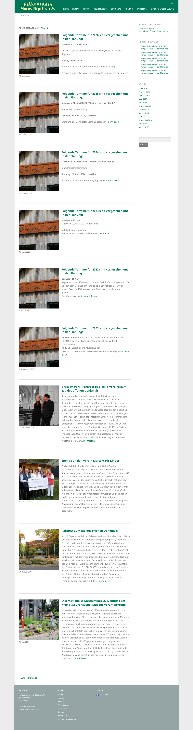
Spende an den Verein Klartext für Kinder (90, 461)
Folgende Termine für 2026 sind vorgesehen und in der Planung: (154, 47)
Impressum (142, 9)
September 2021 (145, 106)
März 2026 (143, 89)
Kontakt (129, 9)
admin (44, 28)
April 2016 (143, 124)
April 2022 (143, 103)
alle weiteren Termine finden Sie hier (154, 31)
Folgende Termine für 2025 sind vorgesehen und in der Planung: (154, 53)
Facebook (104, 695)
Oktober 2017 (144, 110)
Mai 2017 (142, 117)
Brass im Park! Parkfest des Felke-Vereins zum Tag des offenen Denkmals (94, 389)
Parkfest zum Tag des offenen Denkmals (90, 531)
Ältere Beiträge (28, 678)
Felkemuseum (100, 9)
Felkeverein (23, 15)
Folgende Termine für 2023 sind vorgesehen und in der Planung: (154, 65)
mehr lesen (122, 73)
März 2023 (143, 99)
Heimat (75, 9)
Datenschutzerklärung (162, 9)
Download (116, 9)
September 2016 (145, 120)
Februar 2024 (144, 96)
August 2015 (144, 127)
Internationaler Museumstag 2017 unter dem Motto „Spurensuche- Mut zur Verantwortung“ (94, 603)
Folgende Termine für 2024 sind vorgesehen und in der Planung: (154, 59)
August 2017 (144, 113)
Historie (86, 9)
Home (66, 9)
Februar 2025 (144, 92)
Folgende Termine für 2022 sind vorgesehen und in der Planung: (154, 71)
